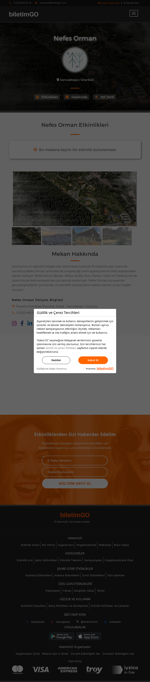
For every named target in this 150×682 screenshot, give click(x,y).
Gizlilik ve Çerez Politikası (61, 348)
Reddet (56, 360)
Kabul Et (93, 360)
